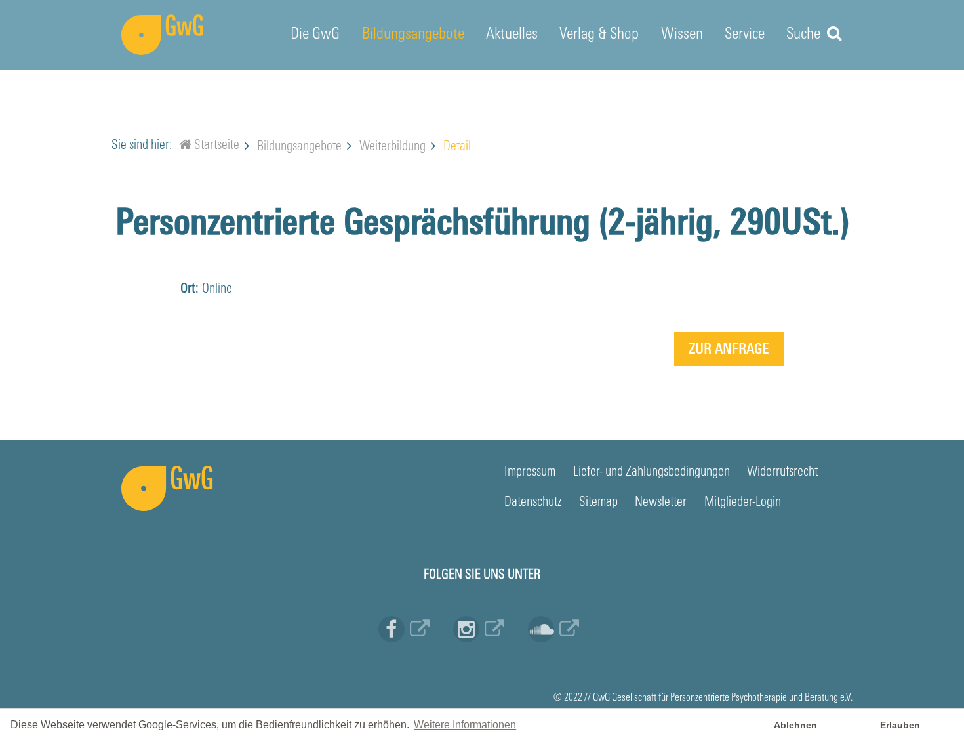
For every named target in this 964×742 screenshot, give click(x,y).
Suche (805, 35)
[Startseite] (185, 147)
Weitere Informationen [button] (465, 724)
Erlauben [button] (900, 725)
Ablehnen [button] (795, 725)
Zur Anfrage (729, 350)
